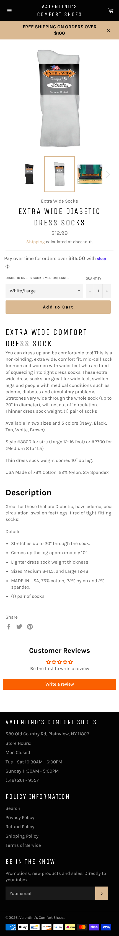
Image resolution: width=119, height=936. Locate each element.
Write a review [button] (59, 684)
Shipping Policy (22, 836)
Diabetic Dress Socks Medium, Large (37, 278)
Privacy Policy (20, 817)
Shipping (35, 241)
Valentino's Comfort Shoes (59, 10)
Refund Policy (20, 826)
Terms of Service (23, 845)
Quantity (93, 278)
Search (13, 808)
